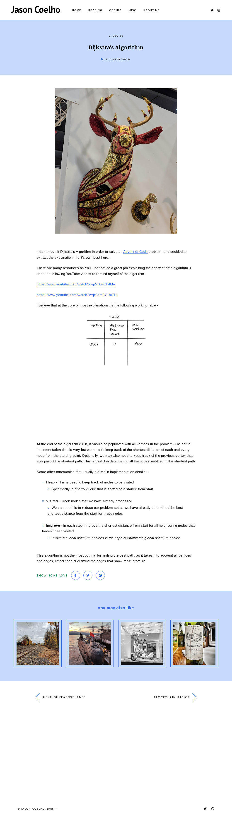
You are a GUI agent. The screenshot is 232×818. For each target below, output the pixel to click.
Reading (95, 10)
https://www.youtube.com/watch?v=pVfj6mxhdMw (76, 284)
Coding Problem (118, 59)
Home (76, 10)
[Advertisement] (116, 403)
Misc (132, 10)
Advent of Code (135, 252)
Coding (115, 10)
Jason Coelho (36, 9)
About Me (151, 10)
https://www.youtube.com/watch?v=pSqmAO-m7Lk (77, 295)
